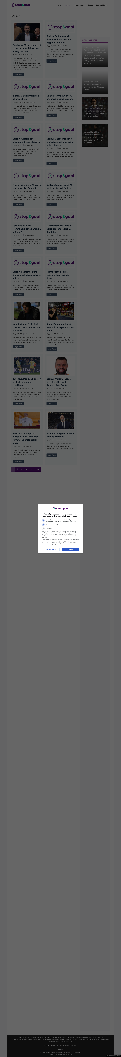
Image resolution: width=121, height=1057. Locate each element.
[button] (60, 528)
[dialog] (60, 528)
